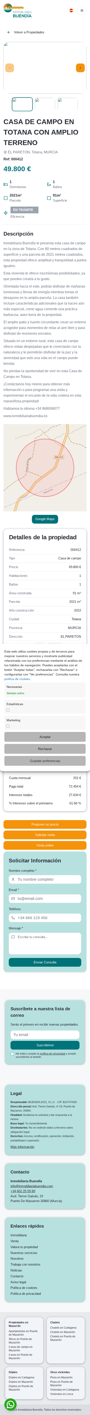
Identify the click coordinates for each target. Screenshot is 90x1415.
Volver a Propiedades (29, 32)
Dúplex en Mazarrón (21, 1381)
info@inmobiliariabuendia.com (31, 1186)
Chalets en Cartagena (63, 1327)
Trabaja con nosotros (25, 1264)
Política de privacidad (25, 1293)
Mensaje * (16, 928)
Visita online (45, 845)
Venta (14, 1241)
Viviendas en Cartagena (64, 1389)
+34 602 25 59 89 (22, 1191)
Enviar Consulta (45, 962)
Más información (22, 1147)
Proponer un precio (45, 824)
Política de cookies (23, 1288)
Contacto (16, 1276)
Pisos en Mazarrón (61, 1377)
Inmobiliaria (18, 1235)
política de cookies (17, 679)
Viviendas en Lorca (61, 1394)
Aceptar (45, 737)
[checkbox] (12, 1054)
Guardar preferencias (45, 761)
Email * (14, 890)
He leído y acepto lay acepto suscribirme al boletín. (46, 1055)
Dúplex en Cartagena (21, 1377)
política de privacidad (52, 1053)
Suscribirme (45, 1045)
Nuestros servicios (23, 1253)
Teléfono (15, 909)
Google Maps (45, 519)
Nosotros (17, 1258)
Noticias (16, 1270)
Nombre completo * (22, 870)
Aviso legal (18, 1282)
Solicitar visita (45, 835)
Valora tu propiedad (24, 1247)
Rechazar (45, 749)
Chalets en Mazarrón (62, 1332)
